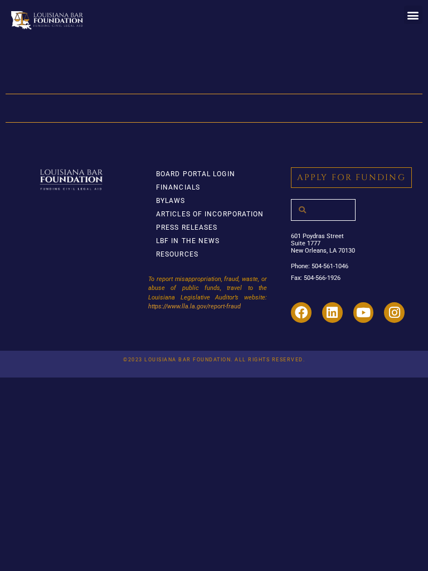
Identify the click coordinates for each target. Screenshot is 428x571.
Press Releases (186, 227)
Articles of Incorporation (210, 214)
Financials (178, 187)
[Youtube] (363, 312)
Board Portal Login (195, 174)
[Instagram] (394, 312)
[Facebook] (301, 312)
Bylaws (171, 201)
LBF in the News (188, 241)
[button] (413, 15)
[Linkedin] (332, 312)
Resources (177, 254)
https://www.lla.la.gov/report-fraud (194, 306)
